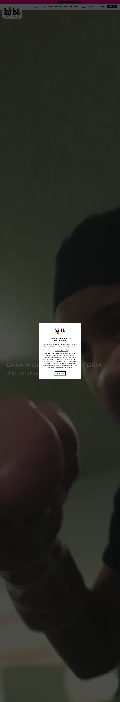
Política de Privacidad (61, 351)
